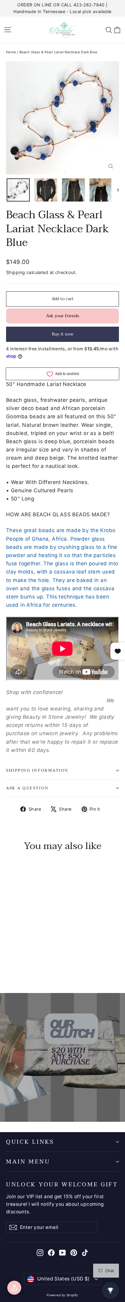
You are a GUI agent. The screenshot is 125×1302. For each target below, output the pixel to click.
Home (11, 52)
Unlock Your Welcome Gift (62, 1184)
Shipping (15, 272)
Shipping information (37, 770)
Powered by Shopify (62, 1295)
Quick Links (30, 1142)
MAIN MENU (28, 1162)
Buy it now (62, 334)
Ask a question (27, 788)
